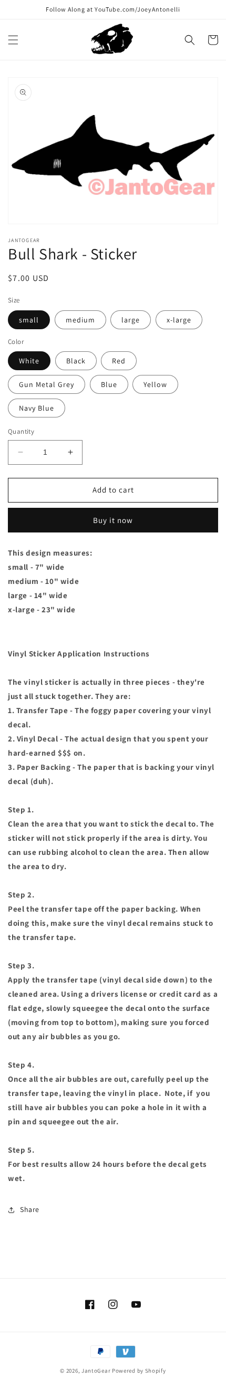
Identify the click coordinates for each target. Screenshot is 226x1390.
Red (119, 360)
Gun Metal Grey (46, 384)
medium (80, 320)
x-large (179, 320)
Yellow (155, 384)
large (130, 320)
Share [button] (29, 1209)
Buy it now (113, 520)
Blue (109, 384)
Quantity (21, 431)
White (29, 360)
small (29, 320)
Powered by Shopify (139, 1370)
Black (76, 360)
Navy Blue (36, 408)
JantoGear (95, 1370)
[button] (13, 39)
